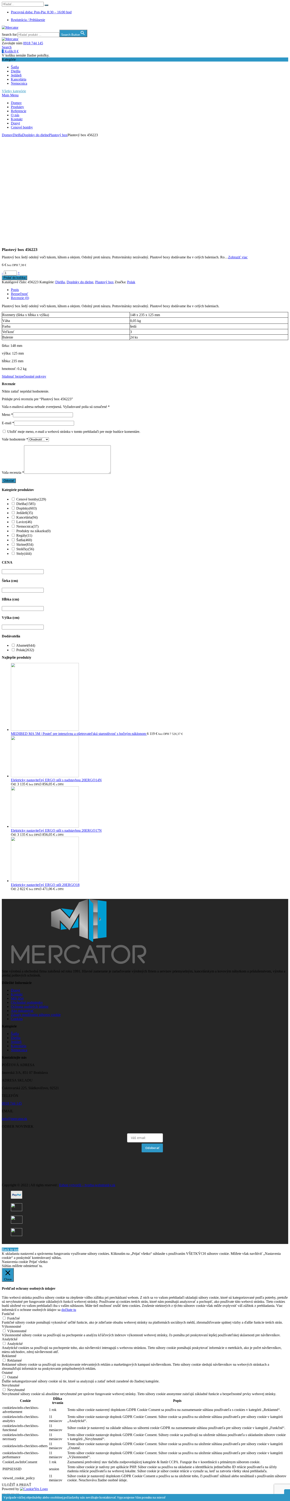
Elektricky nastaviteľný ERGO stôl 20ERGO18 (45, 885)
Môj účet (17, 998)
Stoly (23, 553)
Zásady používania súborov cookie (36, 1015)
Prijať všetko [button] (38, 1262)
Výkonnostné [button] (11, 1326)
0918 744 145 (33, 43)
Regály (24, 535)
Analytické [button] (9, 1339)
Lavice (24, 522)
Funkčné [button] (8, 1314)
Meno (7, 415)
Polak (131, 282)
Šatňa (15, 67)
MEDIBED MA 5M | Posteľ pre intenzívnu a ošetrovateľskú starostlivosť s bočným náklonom (79, 734)
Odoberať (152, 1148)
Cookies (17, 1019)
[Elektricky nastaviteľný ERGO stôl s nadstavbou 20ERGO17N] (45, 826)
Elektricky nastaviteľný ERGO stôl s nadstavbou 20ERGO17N (56, 830)
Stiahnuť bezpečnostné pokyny (24, 376)
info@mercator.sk (14, 1119)
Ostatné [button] (7, 1373)
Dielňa (15, 71)
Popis (15, 290)
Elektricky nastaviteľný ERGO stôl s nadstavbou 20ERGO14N (56, 780)
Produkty (17, 107)
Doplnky (26, 508)
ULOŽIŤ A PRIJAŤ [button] (16, 1485)
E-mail (8, 423)
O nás (15, 115)
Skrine (24, 544)
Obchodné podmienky (27, 1002)
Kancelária (18, 79)
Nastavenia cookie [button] (15, 1262)
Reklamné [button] (9, 1356)
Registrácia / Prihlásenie (28, 20)
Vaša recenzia (13, 472)
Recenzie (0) (20, 298)
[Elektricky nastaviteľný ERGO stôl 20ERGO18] (45, 881)
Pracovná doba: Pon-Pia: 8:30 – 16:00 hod (41, 12)
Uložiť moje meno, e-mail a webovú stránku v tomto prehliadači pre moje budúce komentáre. (73, 432)
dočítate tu (68, 1310)
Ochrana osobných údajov (29, 1006)
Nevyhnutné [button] (10, 1385)
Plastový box (58, 135)
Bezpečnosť (19, 294)
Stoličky (25, 549)
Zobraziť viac (238, 257)
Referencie (18, 111)
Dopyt (15, 123)
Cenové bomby (22, 127)
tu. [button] (41, 1266)
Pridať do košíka (14, 277)
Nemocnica (19, 83)
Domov (16, 103)
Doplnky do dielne (35, 135)
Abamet (25, 645)
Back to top (10, 1249)
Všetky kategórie (14, 91)
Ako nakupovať (22, 1011)
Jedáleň (16, 75)
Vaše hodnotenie (15, 439)
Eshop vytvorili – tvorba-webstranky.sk (87, 1185)
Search (7, 47)
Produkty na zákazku (33, 531)
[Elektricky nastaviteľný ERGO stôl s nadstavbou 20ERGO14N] (45, 776)
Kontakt (16, 119)
